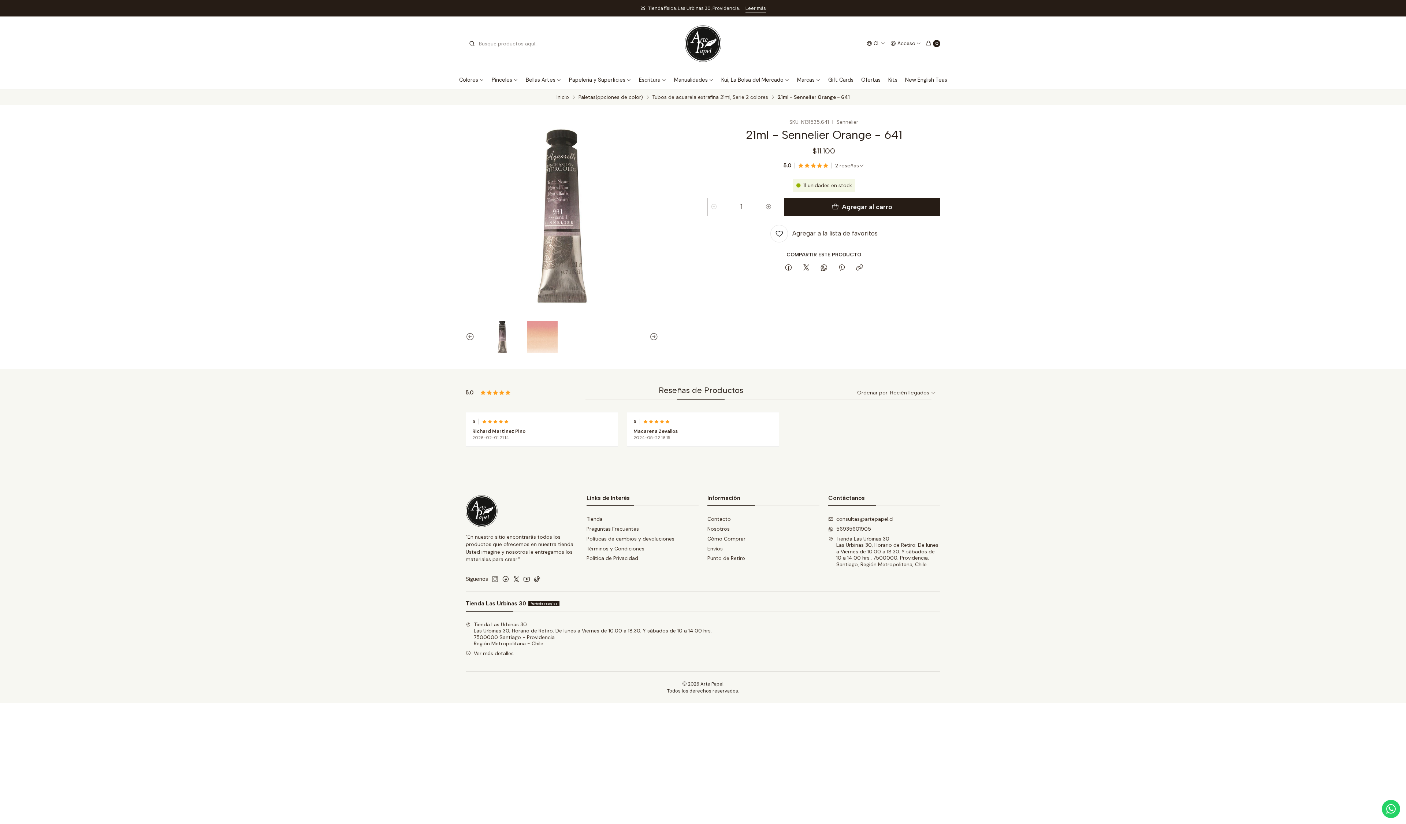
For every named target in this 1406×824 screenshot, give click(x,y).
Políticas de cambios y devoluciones (630, 538)
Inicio (563, 97)
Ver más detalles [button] (494, 653)
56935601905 (853, 529)
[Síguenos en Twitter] (516, 579)
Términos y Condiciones (615, 548)
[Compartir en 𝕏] (806, 268)
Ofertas (871, 80)
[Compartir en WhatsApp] (824, 268)
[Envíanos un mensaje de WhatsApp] (1391, 809)
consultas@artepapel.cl (864, 519)
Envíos (715, 548)
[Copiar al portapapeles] (859, 268)
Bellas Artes (540, 80)
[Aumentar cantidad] (768, 207)
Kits (892, 80)
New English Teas (926, 80)
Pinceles (502, 80)
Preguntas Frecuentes (613, 529)
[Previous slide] (471, 337)
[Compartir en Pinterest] (842, 268)
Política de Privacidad (612, 558)
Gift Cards (840, 80)
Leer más (755, 8)
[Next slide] (652, 337)
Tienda (595, 519)
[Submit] (472, 43)
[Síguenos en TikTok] (537, 579)
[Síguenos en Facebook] (505, 579)
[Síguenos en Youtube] (526, 579)
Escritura (650, 80)
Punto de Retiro (726, 558)
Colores (468, 80)
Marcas (806, 80)
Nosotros (718, 529)
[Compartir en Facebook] (788, 268)
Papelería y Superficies (597, 80)
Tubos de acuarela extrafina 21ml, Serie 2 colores (710, 97)
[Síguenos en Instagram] (495, 579)
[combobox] (506, 43)
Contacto (719, 519)
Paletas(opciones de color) (611, 97)
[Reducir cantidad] (714, 207)
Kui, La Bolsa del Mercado (752, 80)
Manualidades (691, 80)
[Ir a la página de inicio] (703, 43)
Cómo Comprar (726, 538)
